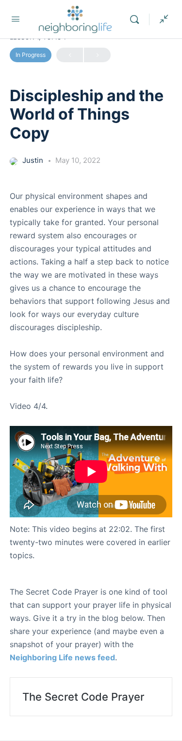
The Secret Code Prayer (83, 696)
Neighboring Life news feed (62, 657)
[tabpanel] (91, 453)
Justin (33, 160)
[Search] (137, 19)
